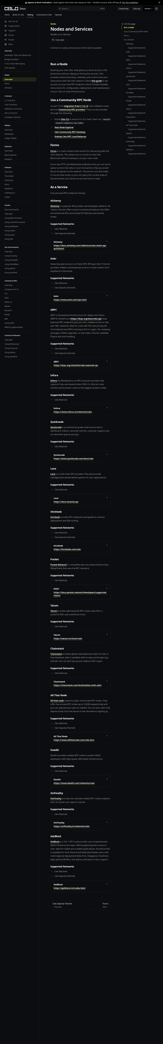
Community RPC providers (72, 109)
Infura (128, 68)
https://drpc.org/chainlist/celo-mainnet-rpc (76, 365)
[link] (80, 245)
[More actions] (68, 40)
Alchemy (129, 44)
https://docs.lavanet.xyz (66, 501)
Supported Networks (137, 48)
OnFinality (130, 141)
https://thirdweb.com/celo (67, 549)
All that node (57, 700)
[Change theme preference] (156, 9)
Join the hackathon (130, 2)
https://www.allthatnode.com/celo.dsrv (74, 740)
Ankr (128, 52)
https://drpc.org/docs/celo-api (86, 318)
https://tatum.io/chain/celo (68, 638)
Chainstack (130, 117)
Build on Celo (18, 14)
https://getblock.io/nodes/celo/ (70, 888)
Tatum (128, 109)
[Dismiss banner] (159, 2)
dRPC (128, 60)
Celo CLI (65, 119)
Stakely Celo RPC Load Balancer (70, 136)
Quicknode (130, 76)
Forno (126, 35)
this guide (97, 80)
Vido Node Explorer (64, 127)
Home (7, 14)
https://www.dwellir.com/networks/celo (74, 783)
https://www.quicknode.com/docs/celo (73, 458)
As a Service (129, 39)
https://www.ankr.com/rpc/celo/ (70, 299)
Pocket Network (58, 564)
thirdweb (130, 92)
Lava (128, 84)
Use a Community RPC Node (136, 31)
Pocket (128, 101)
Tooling (30, 14)
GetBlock (129, 149)
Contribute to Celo (44, 14)
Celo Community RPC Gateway (70, 132)
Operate (58, 14)
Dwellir (129, 133)
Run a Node (129, 27)
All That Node (132, 125)
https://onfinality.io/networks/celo (72, 826)
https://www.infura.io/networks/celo (73, 411)
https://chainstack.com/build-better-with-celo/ (78, 685)
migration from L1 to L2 (76, 106)
